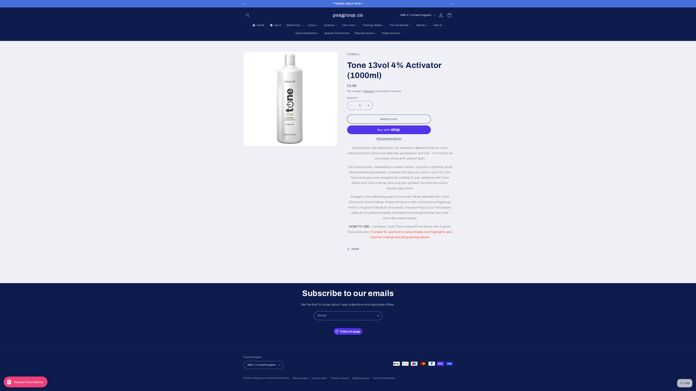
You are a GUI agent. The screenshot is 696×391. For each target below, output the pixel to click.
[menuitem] (258, 25)
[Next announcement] (451, 3)
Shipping (368, 91)
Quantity (352, 98)
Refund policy (300, 378)
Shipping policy (361, 378)
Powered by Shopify (278, 378)
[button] (247, 15)
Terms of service (340, 378)
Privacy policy (319, 378)
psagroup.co (259, 378)
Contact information (384, 378)
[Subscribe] (378, 315)
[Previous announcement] (244, 3)
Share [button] (355, 249)
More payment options (388, 139)
